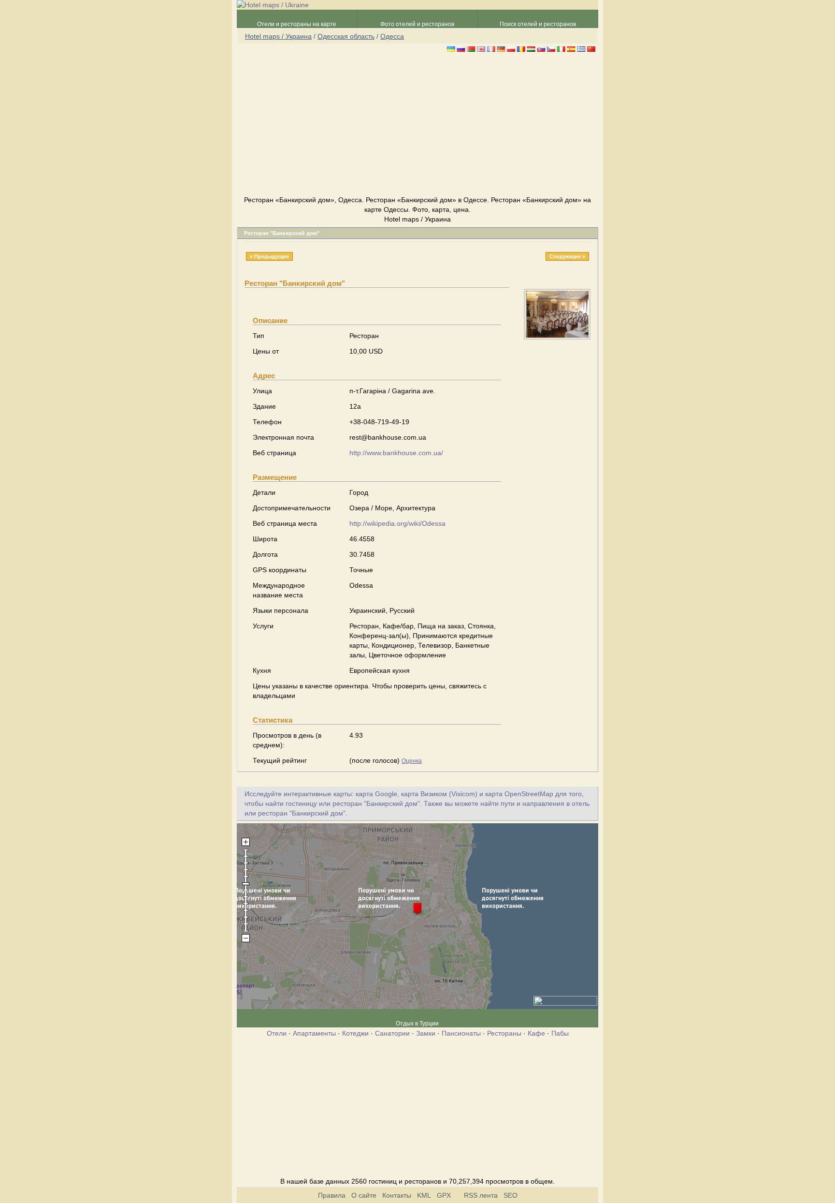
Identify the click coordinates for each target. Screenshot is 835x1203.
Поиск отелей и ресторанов (538, 24)
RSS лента (481, 1195)
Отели (277, 1033)
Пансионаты (461, 1033)
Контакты (396, 1195)
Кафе (536, 1033)
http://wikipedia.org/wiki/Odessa (397, 523)
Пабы (560, 1033)
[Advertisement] (417, 125)
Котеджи (355, 1033)
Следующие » (567, 256)
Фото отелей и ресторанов (417, 24)
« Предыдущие (269, 256)
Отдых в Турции (417, 1023)
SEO (511, 1195)
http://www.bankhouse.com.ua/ (396, 453)
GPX (444, 1195)
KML (424, 1195)
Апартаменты (314, 1033)
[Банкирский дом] (557, 337)
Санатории (392, 1033)
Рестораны (504, 1033)
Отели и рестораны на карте (296, 24)
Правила (332, 1195)
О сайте (363, 1195)
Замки (425, 1033)
